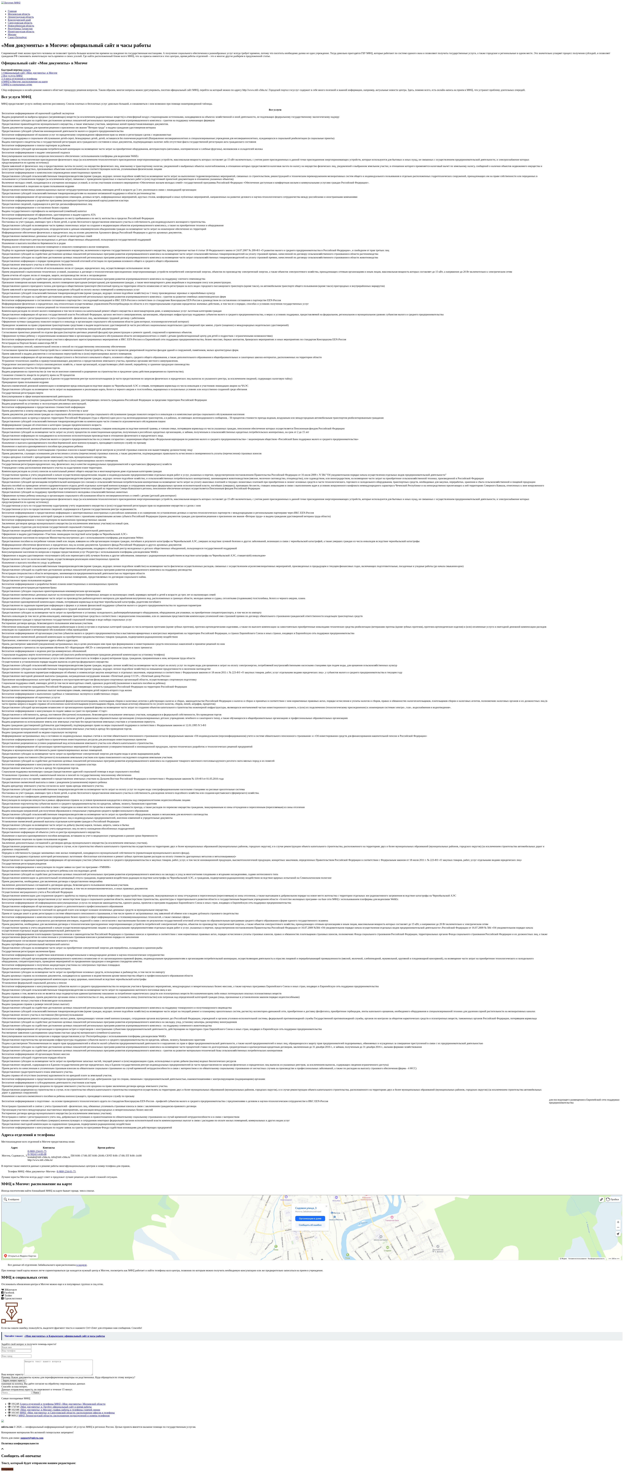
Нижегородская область (21, 31)
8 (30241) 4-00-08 (37, 1154)
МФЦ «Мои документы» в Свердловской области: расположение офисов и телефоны (67, 1412)
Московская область (19, 14)
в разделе (81, 1265)
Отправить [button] (7, 1469)
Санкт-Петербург (17, 37)
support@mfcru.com (31, 1438)
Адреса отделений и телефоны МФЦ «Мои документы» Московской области (62, 1404)
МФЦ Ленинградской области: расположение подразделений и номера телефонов (64, 1415)
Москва (12, 34)
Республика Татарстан (20, 28)
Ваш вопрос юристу (12, 1374)
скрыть (27, 70)
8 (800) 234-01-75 (37, 1151)
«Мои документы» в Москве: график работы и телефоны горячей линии (60, 1409)
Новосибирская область (21, 25)
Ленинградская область (21, 17)
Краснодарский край (19, 19)
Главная (12, 11)
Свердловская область (20, 22)
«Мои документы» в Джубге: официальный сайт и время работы (56, 1406)
